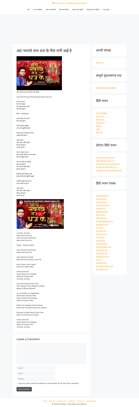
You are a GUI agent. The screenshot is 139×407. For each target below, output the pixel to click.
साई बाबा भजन (100, 120)
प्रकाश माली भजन (101, 244)
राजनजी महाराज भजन (102, 257)
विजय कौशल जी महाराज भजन (104, 266)
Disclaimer (71, 401)
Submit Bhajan (91, 401)
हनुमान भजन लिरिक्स (77, 9)
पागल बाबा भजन (100, 241)
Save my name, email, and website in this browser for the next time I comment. (49, 383)
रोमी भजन (99, 260)
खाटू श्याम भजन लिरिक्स (93, 9)
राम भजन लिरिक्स (37, 9)
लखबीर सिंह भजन (101, 263)
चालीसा (98, 129)
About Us (52, 401)
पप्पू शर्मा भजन (100, 237)
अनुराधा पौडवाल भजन (102, 196)
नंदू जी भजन (99, 228)
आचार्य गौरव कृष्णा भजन (103, 205)
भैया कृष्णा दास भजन (102, 250)
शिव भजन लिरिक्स (64, 9)
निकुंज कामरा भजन (101, 234)
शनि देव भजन (100, 116)
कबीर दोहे (98, 126)
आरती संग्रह (99, 63)
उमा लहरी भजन (100, 215)
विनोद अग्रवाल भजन (102, 270)
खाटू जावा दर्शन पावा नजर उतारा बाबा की (108, 164)
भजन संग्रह (106, 9)
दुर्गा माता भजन (100, 123)
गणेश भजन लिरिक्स (101, 113)
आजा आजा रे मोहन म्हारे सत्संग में (105, 158)
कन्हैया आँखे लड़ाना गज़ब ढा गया (105, 161)
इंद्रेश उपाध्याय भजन (102, 212)
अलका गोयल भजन (101, 202)
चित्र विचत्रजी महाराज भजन (104, 221)
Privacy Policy (61, 401)
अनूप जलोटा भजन (101, 199)
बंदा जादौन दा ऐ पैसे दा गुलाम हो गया (106, 167)
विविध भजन (99, 132)
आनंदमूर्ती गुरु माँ (100, 209)
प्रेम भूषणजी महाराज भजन (103, 247)
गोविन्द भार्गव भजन (101, 218)
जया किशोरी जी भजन (102, 225)
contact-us (80, 401)
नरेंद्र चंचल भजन (101, 231)
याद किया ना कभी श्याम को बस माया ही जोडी (109, 170)
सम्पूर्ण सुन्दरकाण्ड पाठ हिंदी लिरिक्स (106, 88)
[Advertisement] (69, 28)
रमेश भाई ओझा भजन (102, 253)
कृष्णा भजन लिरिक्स (51, 9)
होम (28, 9)
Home (45, 401)
